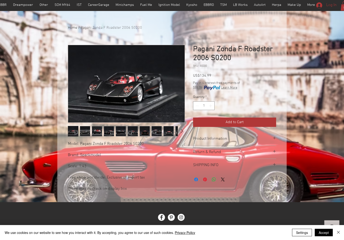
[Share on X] (223, 179)
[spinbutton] (204, 106)
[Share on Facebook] (196, 179)
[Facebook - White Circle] (161, 217)
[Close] (338, 232)
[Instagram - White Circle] (181, 217)
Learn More (229, 88)
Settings (302, 232)
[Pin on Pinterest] (205, 179)
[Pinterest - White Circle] (171, 217)
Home (72, 27)
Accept (324, 232)
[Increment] (211, 106)
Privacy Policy (185, 232)
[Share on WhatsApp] (214, 179)
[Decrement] (197, 106)
